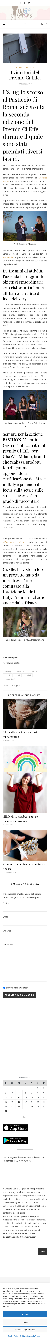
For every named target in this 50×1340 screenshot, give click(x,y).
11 (12, 1097)
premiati (27, 675)
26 (19, 1106)
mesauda (20, 671)
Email (5, 916)
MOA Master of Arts (15, 542)
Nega (25, 1322)
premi (17, 675)
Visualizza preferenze (25, 1329)
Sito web (7, 930)
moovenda (32, 671)
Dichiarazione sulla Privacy (30, 1336)
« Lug (24, 1117)
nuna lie (8, 675)
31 (6, 1110)
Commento (8, 944)
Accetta (25, 1314)
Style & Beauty (25, 67)
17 (6, 1101)
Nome (6, 902)
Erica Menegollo (12, 685)
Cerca (42, 1251)
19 (19, 1101)
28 (31, 1106)
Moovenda (8, 257)
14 (31, 1097)
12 (19, 1097)
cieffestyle (8, 671)
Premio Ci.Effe (10, 679)
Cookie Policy (13, 1336)
